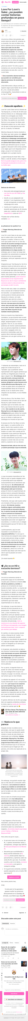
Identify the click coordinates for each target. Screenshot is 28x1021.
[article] (14, 952)
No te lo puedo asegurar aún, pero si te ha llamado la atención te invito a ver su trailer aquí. (13, 163)
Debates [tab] (17, 942)
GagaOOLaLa (8, 213)
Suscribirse (15, 2)
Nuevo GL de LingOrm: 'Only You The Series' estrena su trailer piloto (9, 949)
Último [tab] (11, 942)
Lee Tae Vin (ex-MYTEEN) (12, 193)
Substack (6, 1017)
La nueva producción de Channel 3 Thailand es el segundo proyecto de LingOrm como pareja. (10, 953)
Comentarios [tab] (5, 923)
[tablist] (8, 923)
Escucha (24, 31)
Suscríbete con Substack (15, 999)
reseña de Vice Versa (19, 704)
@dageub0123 (17, 361)
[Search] (25, 942)
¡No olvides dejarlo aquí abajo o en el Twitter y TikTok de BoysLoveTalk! (14, 831)
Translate (5, 6)
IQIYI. (20, 213)
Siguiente (21, 912)
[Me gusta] (2, 35)
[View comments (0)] (6, 35)
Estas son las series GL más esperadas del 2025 (9, 963)
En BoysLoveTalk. (5, 966)
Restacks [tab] (12, 923)
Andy (6, 30)
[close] (23, 970)
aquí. (8, 219)
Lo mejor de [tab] (5, 942)
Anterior (6, 912)
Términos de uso (20, 1003)
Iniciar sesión (23, 2)
